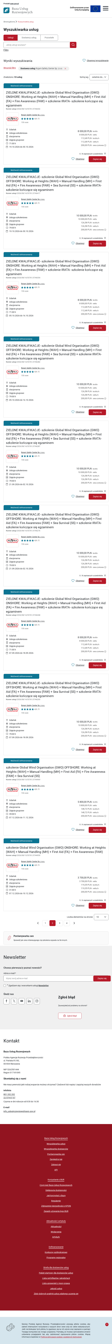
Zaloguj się (56, 1164)
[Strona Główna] (18, 10)
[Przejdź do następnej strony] (74, 923)
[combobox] (37, 45)
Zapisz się (97, 159)
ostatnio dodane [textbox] (98, 77)
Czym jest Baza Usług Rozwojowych (56, 1185)
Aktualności (56, 1226)
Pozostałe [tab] (49, 37)
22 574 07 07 (9, 1097)
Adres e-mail (9, 973)
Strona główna (9, 22)
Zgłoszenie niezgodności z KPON (56, 1206)
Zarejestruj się (56, 1159)
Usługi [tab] (10, 37)
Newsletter (43, 985)
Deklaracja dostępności (56, 1190)
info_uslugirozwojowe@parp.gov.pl (19, 1111)
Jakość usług (56, 1288)
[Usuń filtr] (65, 69)
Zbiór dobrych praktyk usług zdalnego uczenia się (56, 1294)
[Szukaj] (73, 45)
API (56, 1170)
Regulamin (56, 1201)
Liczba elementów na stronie (80, 917)
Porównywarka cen (56, 1154)
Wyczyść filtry (10, 68)
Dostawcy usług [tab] (29, 37)
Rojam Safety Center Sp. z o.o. (33, 115)
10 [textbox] (97, 917)
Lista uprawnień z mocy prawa (56, 1283)
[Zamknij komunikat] (106, 1324)
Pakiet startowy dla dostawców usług (56, 1273)
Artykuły (56, 1237)
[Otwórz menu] (105, 9)
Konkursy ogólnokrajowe (56, 1252)
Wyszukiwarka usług (56, 1144)
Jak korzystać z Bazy (56, 1195)
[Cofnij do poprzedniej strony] (38, 923)
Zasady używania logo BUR (56, 1211)
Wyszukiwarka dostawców (56, 1149)
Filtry (6, 50)
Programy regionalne (56, 1257)
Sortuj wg (84, 77)
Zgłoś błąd (72, 1016)
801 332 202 (9, 1094)
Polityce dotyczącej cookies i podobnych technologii (61, 1337)
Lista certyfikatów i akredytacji (56, 1278)
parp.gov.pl (14, 3)
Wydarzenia (56, 1232)
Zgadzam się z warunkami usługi (28, 985)
